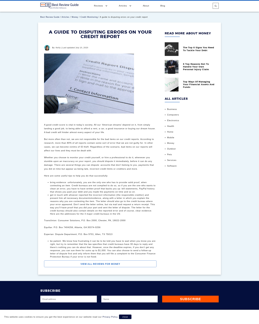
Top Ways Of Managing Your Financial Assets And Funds (198, 84)
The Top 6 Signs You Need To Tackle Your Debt (198, 49)
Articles (123, 5)
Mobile (170, 137)
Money (75, 17)
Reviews (99, 5)
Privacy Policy (110, 317)
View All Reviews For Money (100, 264)
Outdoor (171, 149)
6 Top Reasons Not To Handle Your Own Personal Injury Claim (196, 67)
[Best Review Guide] (59, 5)
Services (171, 160)
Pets (169, 154)
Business (172, 109)
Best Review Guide (50, 17)
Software (172, 166)
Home (170, 132)
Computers (173, 114)
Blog (162, 5)
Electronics (173, 120)
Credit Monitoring (89, 17)
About (146, 5)
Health (170, 126)
